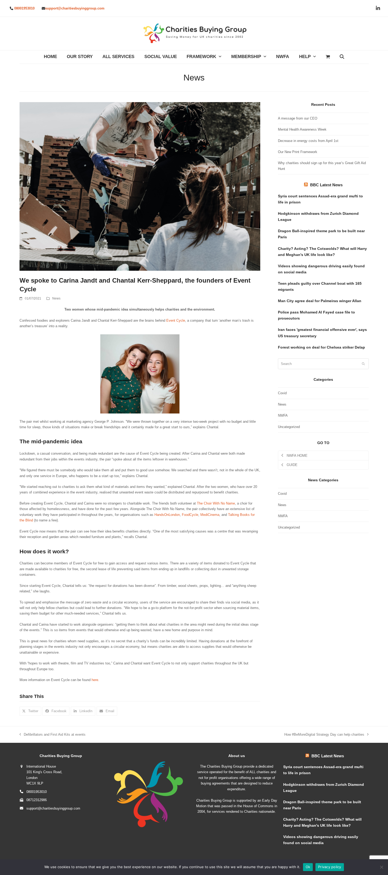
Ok (308, 867)
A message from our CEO (297, 118)
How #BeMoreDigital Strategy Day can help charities (324, 735)
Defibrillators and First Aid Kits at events (53, 735)
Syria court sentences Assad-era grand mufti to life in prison (320, 199)
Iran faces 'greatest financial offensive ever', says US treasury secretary (322, 332)
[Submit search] (363, 363)
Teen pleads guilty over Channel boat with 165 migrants (320, 286)
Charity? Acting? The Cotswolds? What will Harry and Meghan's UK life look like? (322, 251)
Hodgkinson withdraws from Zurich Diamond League (318, 216)
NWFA (283, 415)
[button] (328, 57)
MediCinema (209, 515)
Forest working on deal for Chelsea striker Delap (321, 347)
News (56, 298)
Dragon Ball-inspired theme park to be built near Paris (321, 234)
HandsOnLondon (167, 515)
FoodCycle (190, 515)
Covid (282, 393)
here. (95, 680)
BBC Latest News (326, 185)
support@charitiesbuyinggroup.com (75, 8)
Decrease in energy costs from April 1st (308, 141)
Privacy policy (329, 867)
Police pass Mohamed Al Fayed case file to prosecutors (316, 315)
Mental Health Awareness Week (302, 129)
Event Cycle (175, 320)
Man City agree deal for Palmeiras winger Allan (319, 301)
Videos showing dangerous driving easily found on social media (321, 269)
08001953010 (24, 8)
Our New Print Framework (297, 152)
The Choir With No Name (216, 503)
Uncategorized (289, 427)
